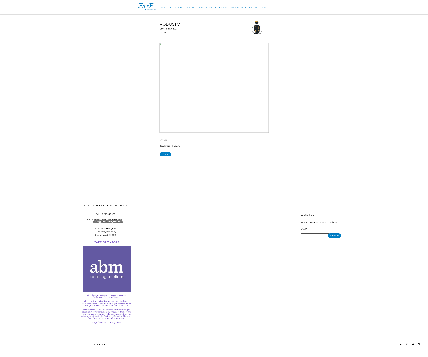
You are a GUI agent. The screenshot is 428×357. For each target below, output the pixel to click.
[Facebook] (406, 344)
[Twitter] (413, 344)
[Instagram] (419, 344)
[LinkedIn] (400, 344)
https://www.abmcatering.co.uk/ (106, 322)
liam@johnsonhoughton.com (108, 220)
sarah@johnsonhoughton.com (108, 222)
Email (303, 229)
